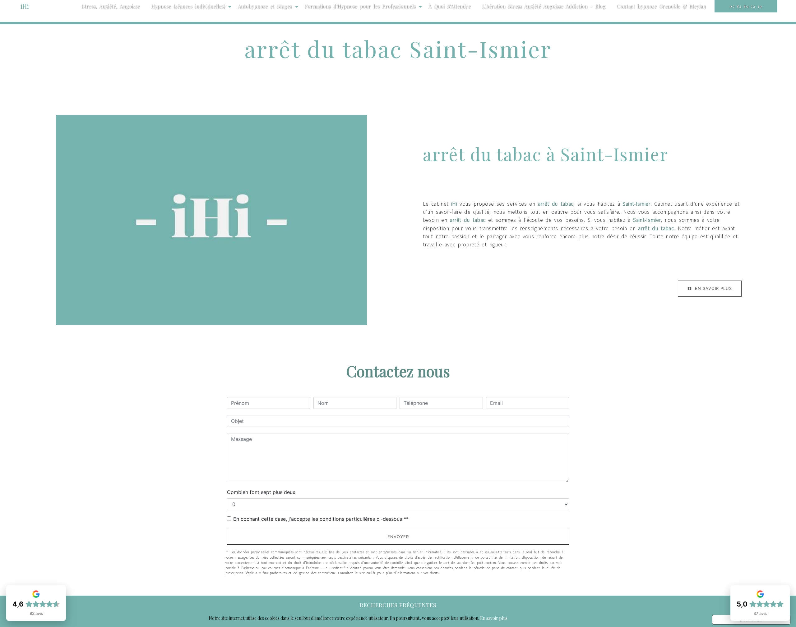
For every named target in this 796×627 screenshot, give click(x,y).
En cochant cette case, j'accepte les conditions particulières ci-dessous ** (321, 519)
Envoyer (398, 536)
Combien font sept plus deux (261, 492)
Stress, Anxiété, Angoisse (110, 6)
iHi (24, 6)
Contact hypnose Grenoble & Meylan (661, 6)
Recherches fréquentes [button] (398, 604)
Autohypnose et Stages (265, 6)
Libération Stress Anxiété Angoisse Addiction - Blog (543, 6)
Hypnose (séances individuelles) (188, 6)
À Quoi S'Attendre (449, 6)
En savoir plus (712, 288)
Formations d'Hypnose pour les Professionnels (359, 6)
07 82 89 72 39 (745, 6)
